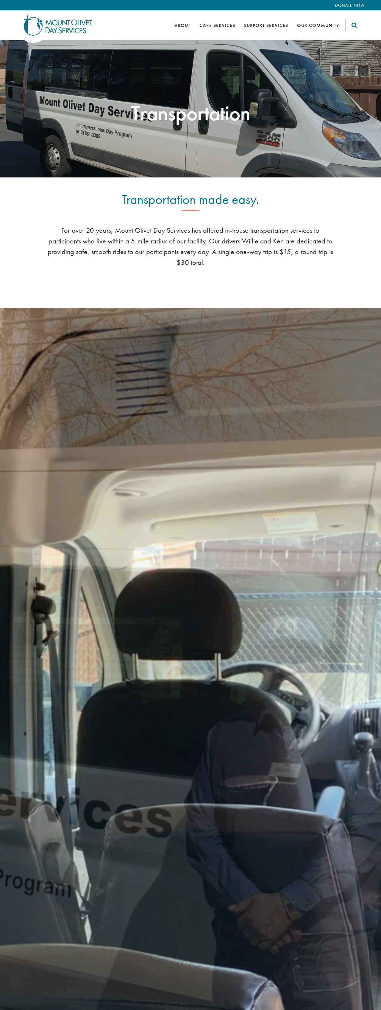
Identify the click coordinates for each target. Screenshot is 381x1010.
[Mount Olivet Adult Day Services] (54, 29)
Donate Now (350, 5)
